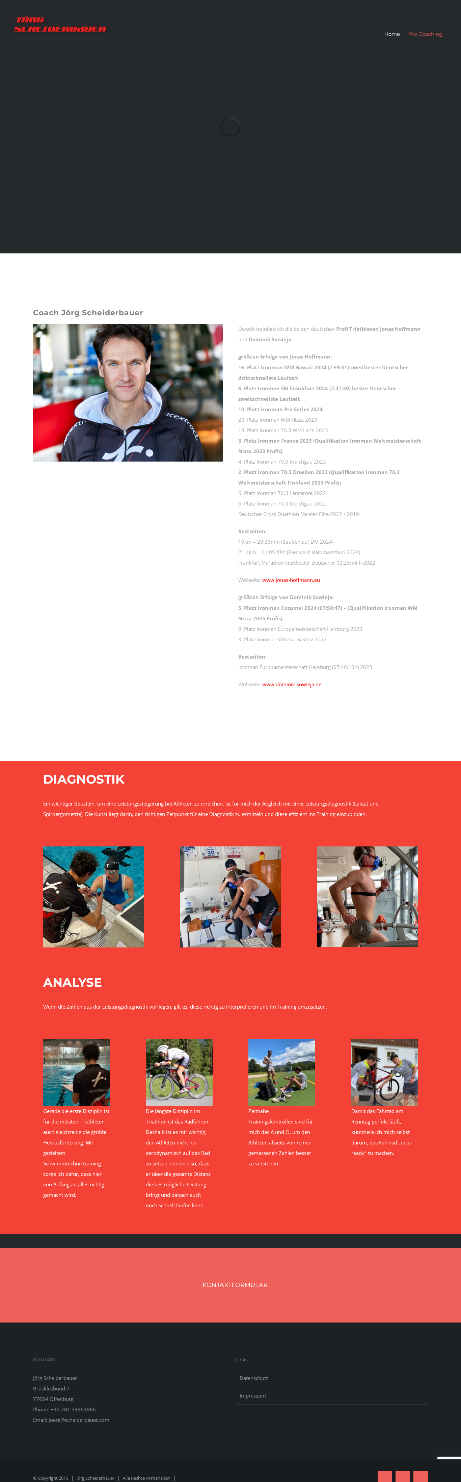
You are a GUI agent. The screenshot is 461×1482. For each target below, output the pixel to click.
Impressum (253, 1395)
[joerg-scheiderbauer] (128, 326)
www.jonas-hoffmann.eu (291, 579)
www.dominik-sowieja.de (291, 684)
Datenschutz (254, 1378)
